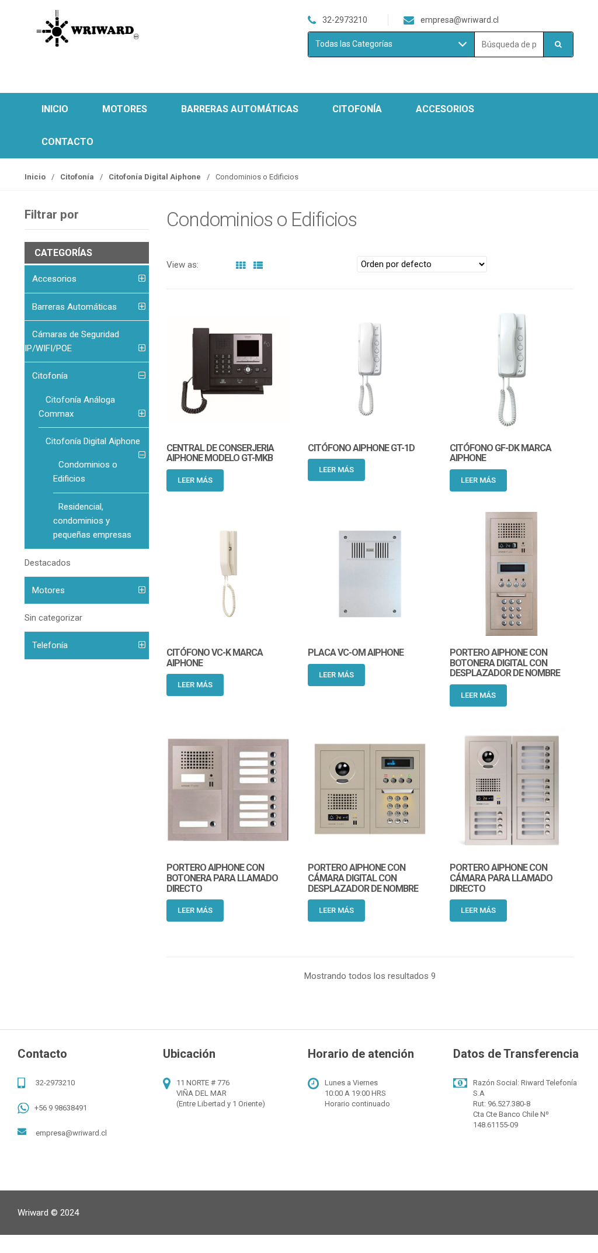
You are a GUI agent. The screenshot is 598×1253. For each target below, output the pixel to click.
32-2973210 (55, 1082)
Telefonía (50, 645)
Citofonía (357, 109)
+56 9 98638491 (60, 1107)
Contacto (67, 141)
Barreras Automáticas (239, 109)
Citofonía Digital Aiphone (155, 176)
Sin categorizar (53, 617)
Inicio (54, 109)
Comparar (283, 480)
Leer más (195, 480)
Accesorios (445, 109)
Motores (124, 109)
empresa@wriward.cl (71, 1133)
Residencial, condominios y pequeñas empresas (92, 521)
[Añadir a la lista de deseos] (263, 480)
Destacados (48, 563)
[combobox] (509, 44)
